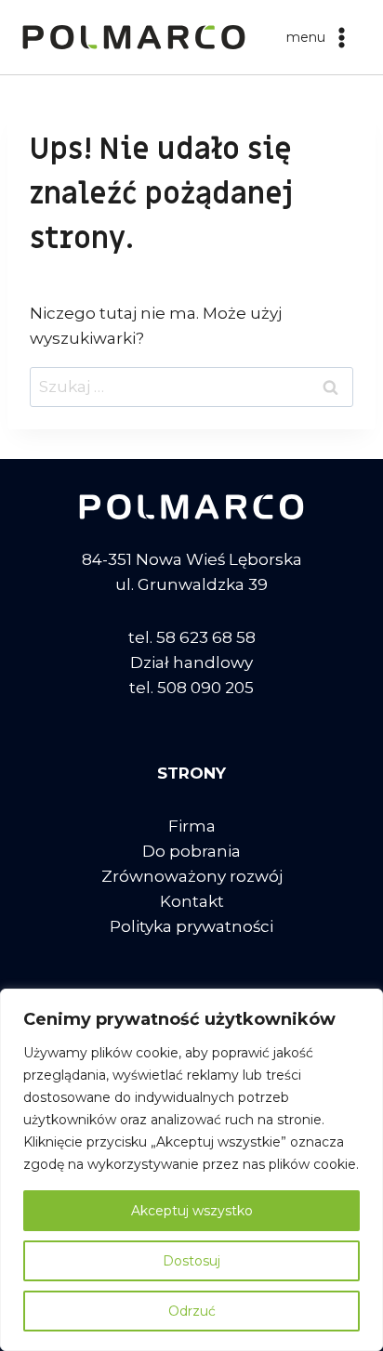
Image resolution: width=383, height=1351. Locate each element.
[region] (191, 1170)
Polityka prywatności (191, 926)
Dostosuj (191, 1261)
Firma (192, 826)
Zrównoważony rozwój (192, 876)
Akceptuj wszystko (192, 1210)
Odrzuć (192, 1311)
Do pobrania (191, 851)
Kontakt (192, 901)
